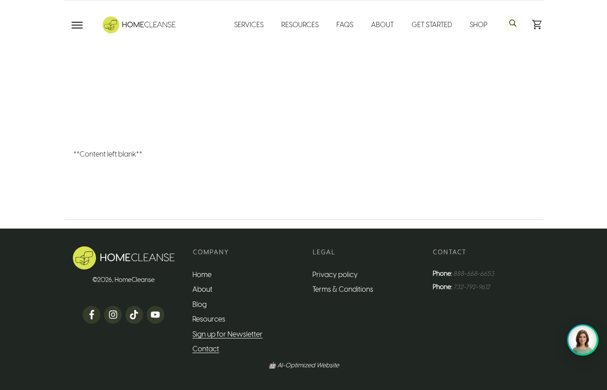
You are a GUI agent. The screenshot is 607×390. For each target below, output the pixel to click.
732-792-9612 (471, 287)
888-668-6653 (473, 273)
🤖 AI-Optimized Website (303, 365)
